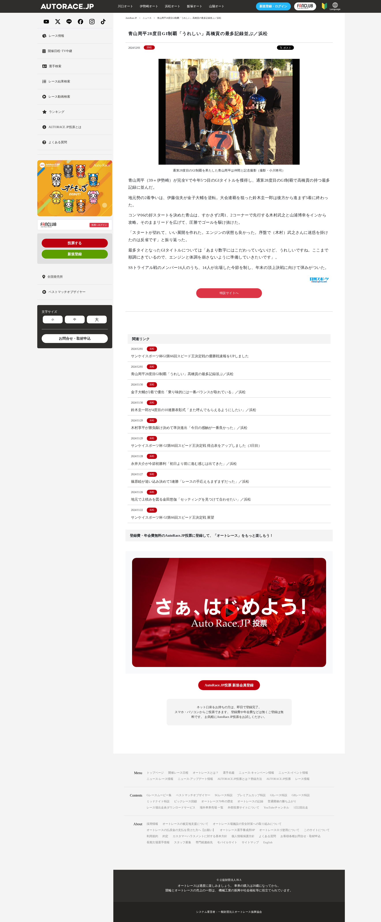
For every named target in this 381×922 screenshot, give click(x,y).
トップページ (155, 772)
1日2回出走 (300, 807)
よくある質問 (267, 836)
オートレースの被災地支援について (185, 823)
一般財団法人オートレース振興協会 (240, 911)
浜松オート (172, 6)
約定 (165, 836)
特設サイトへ (229, 293)
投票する (75, 243)
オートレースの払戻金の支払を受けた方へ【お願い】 (181, 830)
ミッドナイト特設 (158, 801)
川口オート (125, 6)
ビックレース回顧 (185, 801)
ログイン (273, 6)
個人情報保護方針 (243, 836)
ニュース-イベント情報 (293, 772)
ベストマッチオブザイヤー (193, 795)
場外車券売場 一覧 (211, 807)
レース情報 (302, 778)
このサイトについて (317, 830)
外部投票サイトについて (243, 807)
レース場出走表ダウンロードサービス (171, 807)
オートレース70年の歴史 (217, 801)
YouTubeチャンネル (276, 807)
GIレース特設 (278, 795)
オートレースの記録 (250, 801)
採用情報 (152, 823)
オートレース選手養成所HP (237, 830)
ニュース (147, 18)
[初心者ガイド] (324, 6)
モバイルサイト (227, 842)
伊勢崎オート (149, 6)
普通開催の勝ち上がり (282, 801)
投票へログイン (99, 225)
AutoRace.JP (131, 18)
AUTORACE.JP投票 (278, 778)
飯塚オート (194, 6)
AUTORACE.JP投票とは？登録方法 (239, 778)
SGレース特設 (224, 795)
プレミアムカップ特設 (251, 795)
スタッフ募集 (182, 842)
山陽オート (216, 6)
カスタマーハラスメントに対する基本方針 (200, 836)
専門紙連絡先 (204, 842)
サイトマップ (250, 842)
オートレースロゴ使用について (279, 830)
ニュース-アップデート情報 (195, 778)
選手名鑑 (228, 772)
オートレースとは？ (206, 772)
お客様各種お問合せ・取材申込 (300, 836)
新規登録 (75, 254)
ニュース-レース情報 (160, 778)
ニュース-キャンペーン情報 (256, 772)
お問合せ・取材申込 (75, 338)
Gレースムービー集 (159, 795)
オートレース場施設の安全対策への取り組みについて (247, 823)
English (268, 842)
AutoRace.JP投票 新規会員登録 (229, 685)
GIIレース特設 (301, 795)
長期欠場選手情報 (158, 842)
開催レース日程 (178, 772)
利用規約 (152, 836)
